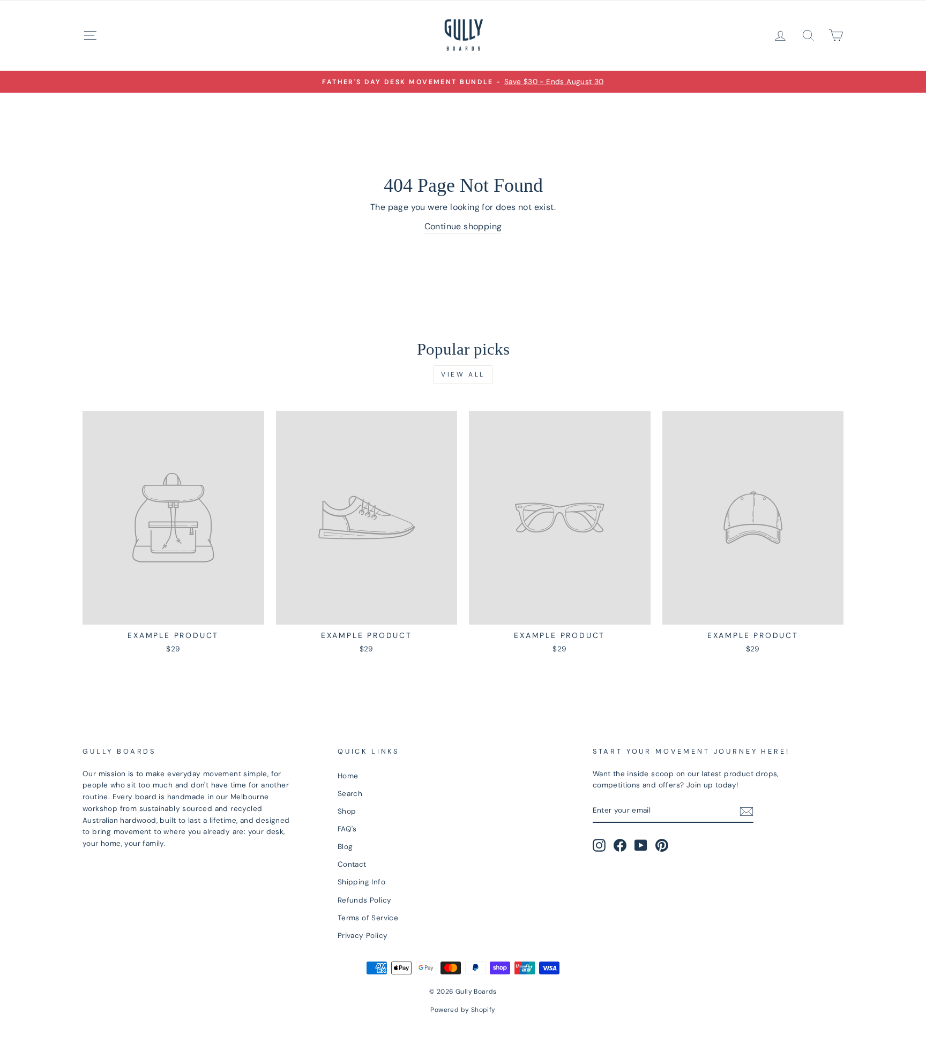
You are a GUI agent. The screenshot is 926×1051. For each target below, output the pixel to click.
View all (463, 374)
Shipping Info (361, 882)
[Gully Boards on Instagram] (599, 845)
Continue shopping (463, 226)
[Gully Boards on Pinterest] (661, 845)
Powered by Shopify (462, 1009)
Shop (347, 811)
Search (350, 793)
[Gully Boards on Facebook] (620, 845)
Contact (352, 864)
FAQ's (347, 829)
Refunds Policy (365, 900)
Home (348, 775)
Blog (345, 846)
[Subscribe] (746, 811)
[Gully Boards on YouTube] (640, 845)
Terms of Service (368, 917)
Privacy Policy (363, 935)
